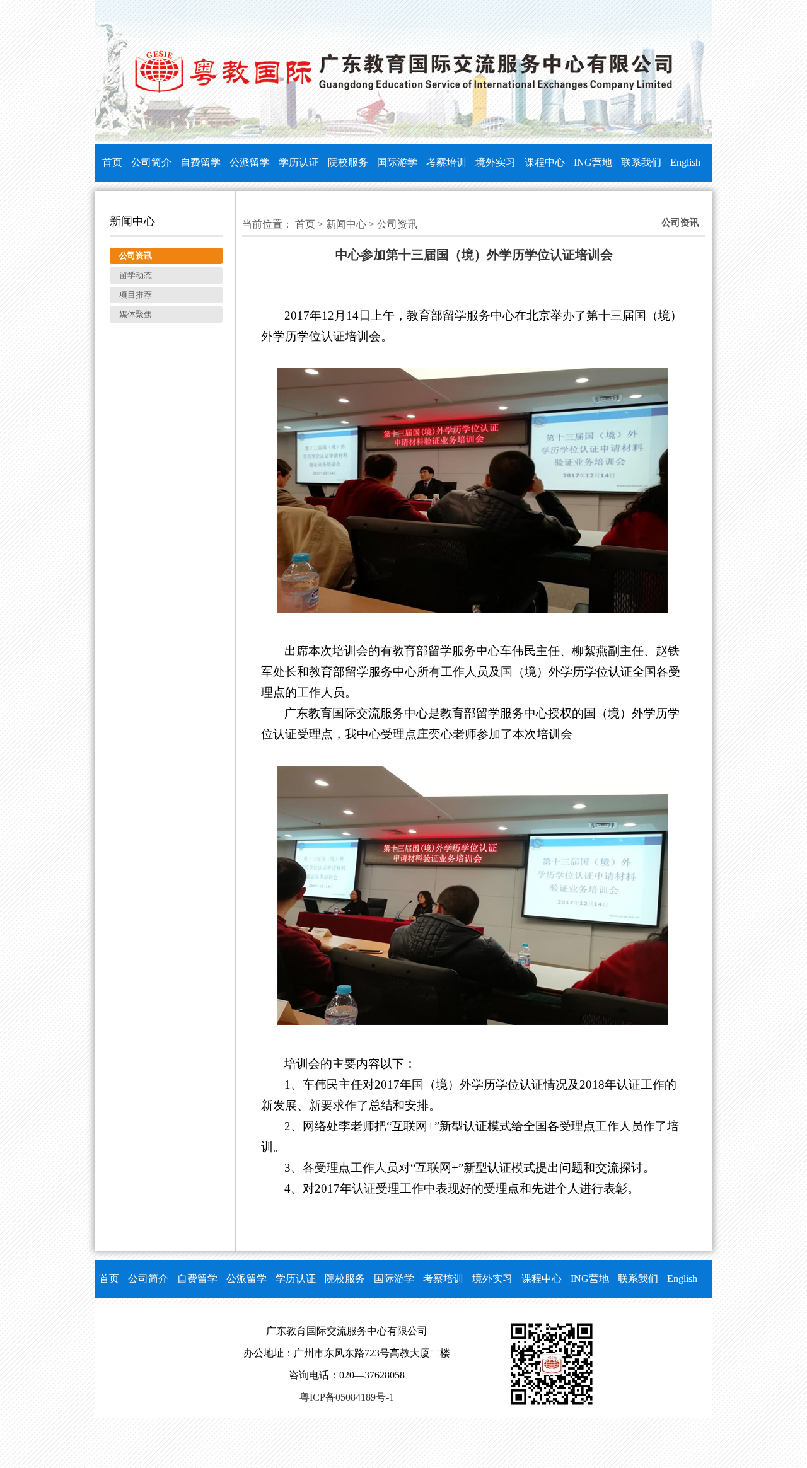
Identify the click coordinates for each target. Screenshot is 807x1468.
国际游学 (397, 162)
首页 (112, 162)
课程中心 (545, 162)
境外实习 (495, 162)
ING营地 (593, 162)
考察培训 (446, 162)
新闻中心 (346, 224)
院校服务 (348, 162)
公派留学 (249, 162)
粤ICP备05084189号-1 (346, 1397)
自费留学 (200, 162)
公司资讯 (397, 224)
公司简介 (151, 162)
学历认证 (299, 162)
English (685, 162)
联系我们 (641, 162)
